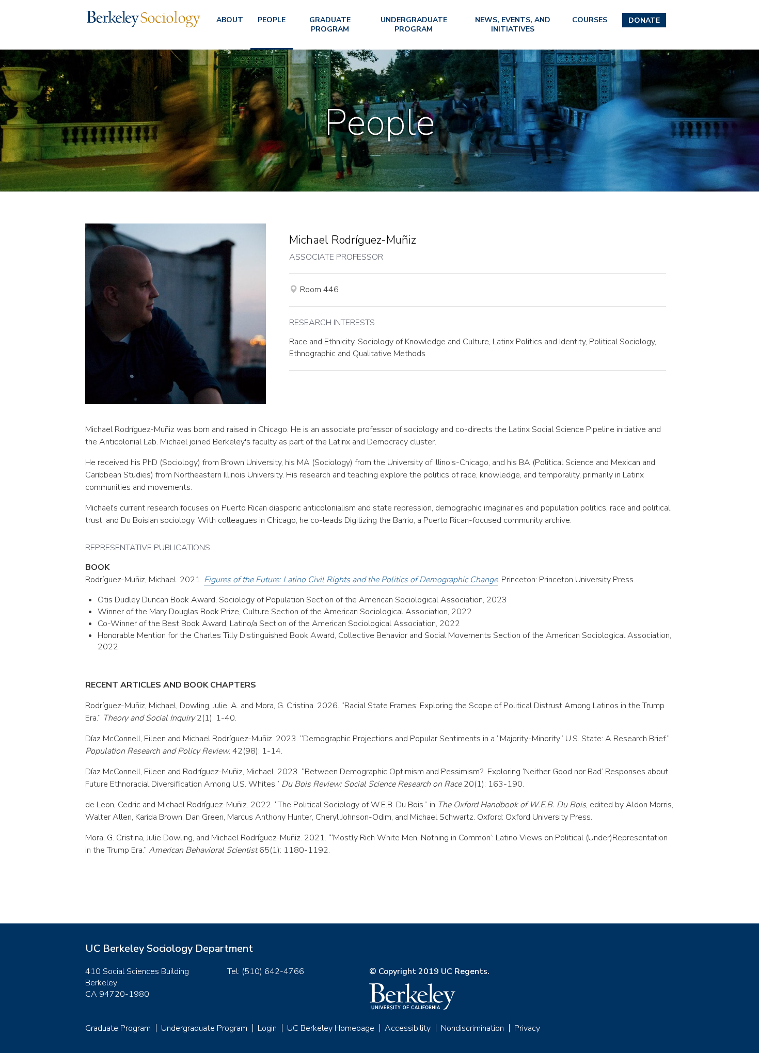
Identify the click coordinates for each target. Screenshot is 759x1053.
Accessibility (408, 1028)
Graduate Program (330, 24)
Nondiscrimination (472, 1028)
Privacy (527, 1028)
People (272, 20)
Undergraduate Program (414, 24)
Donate (644, 20)
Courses (589, 20)
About (229, 20)
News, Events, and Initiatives (512, 24)
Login (267, 1028)
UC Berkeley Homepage (330, 1028)
